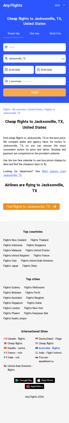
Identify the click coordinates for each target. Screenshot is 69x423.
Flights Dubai (34, 302)
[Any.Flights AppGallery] (34, 388)
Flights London (11, 308)
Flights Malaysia (12, 250)
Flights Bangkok (35, 297)
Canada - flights (16, 338)
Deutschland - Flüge (50, 338)
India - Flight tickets (50, 352)
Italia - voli (13, 357)
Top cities (33, 279)
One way (34, 33)
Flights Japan (10, 265)
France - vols (15, 352)
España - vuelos (16, 348)
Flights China (29, 265)
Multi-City (55, 33)
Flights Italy (10, 260)
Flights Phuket (11, 313)
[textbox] (34, 47)
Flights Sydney (11, 287)
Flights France (42, 255)
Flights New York (33, 308)
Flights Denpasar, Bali (36, 313)
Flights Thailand (39, 240)
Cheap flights (15, 343)
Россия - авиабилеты (46, 359)
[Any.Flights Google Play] (23, 382)
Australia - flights (49, 348)
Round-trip (14, 33)
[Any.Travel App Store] (45, 382)
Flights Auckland (12, 297)
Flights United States (38, 250)
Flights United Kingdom (16, 255)
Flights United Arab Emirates (37, 260)
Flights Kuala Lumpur (15, 318)
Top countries (33, 232)
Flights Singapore (36, 245)
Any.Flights (12, 5)
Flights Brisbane (12, 292)
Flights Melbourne (34, 287)
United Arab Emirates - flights (20, 367)
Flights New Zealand (14, 240)
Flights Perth (32, 292)
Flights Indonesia (12, 245)
